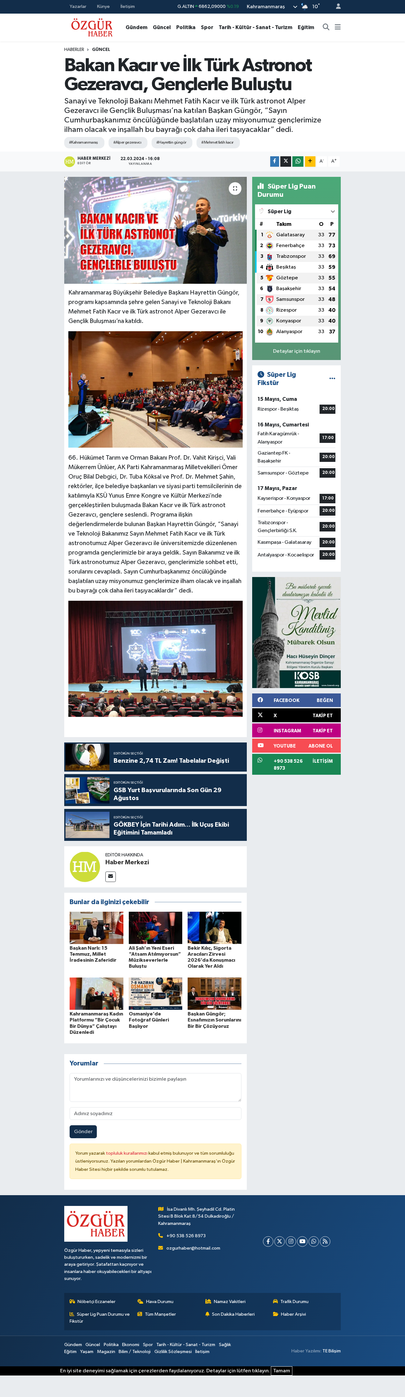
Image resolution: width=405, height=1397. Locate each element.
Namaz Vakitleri (230, 1301)
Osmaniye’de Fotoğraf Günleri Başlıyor (149, 1019)
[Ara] (326, 27)
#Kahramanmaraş (83, 142)
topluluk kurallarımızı (127, 1153)
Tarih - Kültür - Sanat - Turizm (255, 27)
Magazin (106, 1351)
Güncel (162, 27)
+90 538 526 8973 (186, 1235)
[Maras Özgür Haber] (92, 27)
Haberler (74, 49)
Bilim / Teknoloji (135, 1351)
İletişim (128, 6)
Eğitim (306, 27)
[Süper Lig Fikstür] (332, 379)
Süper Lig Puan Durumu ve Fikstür (100, 1318)
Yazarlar (78, 6)
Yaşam (86, 1351)
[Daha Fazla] (310, 161)
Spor (207, 27)
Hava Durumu (159, 1301)
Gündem (136, 27)
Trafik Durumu (294, 1301)
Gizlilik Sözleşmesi (173, 1351)
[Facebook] (268, 1241)
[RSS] (325, 1241)
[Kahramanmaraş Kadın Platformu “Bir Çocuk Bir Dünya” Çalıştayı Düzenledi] (96, 993)
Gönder (83, 1131)
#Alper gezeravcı (127, 142)
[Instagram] (291, 1241)
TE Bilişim (331, 1351)
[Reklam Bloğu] (296, 632)
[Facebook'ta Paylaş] (274, 161)
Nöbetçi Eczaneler (96, 1301)
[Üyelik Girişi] (336, 7)
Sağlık (225, 1344)
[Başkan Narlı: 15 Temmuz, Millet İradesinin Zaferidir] (96, 927)
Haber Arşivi (293, 1314)
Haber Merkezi (127, 862)
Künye (103, 6)
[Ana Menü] (338, 27)
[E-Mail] (110, 877)
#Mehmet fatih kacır (217, 142)
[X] (279, 1241)
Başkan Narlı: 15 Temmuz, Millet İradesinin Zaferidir (93, 954)
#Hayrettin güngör (171, 142)
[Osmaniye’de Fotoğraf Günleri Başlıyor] (156, 993)
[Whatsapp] (313, 1241)
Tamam (281, 1371)
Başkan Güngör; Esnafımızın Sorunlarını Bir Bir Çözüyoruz (214, 1019)
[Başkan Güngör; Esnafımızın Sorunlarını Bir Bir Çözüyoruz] (214, 993)
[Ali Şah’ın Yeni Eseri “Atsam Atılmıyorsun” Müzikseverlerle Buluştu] (156, 927)
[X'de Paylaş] (285, 161)
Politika (186, 27)
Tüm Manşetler (160, 1314)
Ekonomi (130, 1344)
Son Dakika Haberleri (233, 1314)
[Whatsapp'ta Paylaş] (297, 161)
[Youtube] (302, 1241)
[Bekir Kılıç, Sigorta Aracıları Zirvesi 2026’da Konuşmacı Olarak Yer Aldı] (214, 927)
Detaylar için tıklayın (296, 351)
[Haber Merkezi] (85, 866)
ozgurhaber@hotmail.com (193, 1248)
